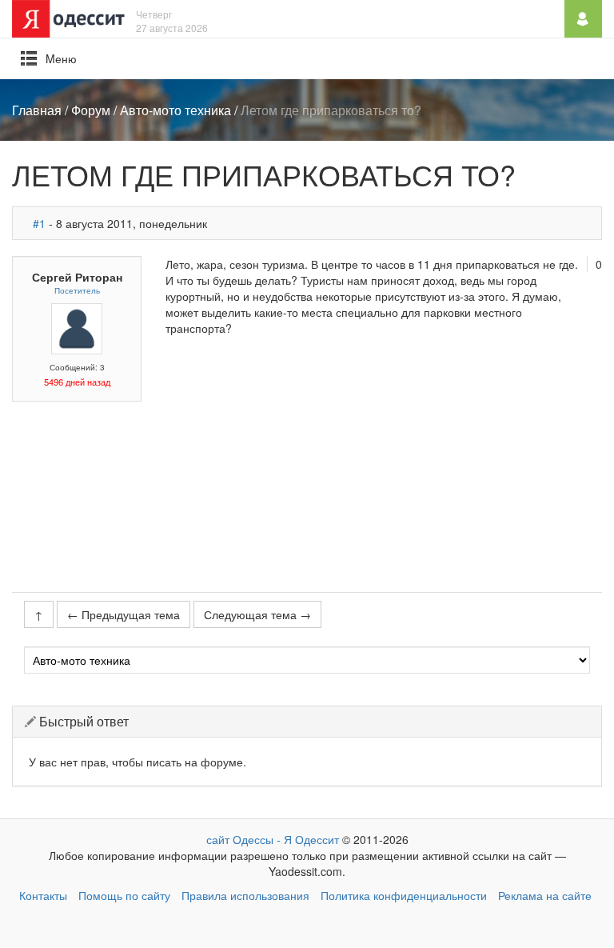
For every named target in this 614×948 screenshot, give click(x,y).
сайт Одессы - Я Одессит (272, 839)
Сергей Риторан (77, 277)
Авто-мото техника (175, 110)
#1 (39, 223)
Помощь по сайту (124, 895)
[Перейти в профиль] (76, 327)
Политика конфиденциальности (404, 895)
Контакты (43, 895)
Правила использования (245, 895)
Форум (90, 110)
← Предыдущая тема (123, 614)
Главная (37, 110)
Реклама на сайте (545, 895)
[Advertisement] (383, 464)
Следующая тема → (257, 614)
